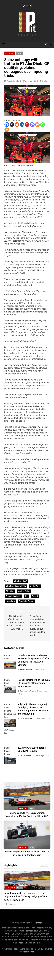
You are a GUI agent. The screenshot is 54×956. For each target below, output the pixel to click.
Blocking (10, 591)
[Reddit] (17, 124)
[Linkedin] (22, 124)
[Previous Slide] (42, 865)
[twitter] (23, 6)
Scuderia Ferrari (26, 601)
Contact (38, 923)
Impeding (10, 601)
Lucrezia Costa (26, 718)
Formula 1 (9, 53)
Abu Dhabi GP (20, 581)
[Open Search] (46, 44)
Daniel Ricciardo (13, 596)
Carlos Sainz (24, 591)
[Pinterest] (27, 124)
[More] (6, 129)
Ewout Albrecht (13, 81)
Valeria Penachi (26, 669)
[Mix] (37, 124)
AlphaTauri (35, 586)
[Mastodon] (32, 124)
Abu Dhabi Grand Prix (16, 586)
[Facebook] (6, 124)
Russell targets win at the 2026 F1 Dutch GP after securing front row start (34, 683)
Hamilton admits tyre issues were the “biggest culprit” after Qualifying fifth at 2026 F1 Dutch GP (27, 816)
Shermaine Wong (27, 691)
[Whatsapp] (42, 124)
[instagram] (27, 6)
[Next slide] (46, 865)
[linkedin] (30, 6)
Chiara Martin (25, 755)
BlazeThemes (28, 952)
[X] (12, 124)
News (19, 53)
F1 (26, 596)
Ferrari (35, 596)
